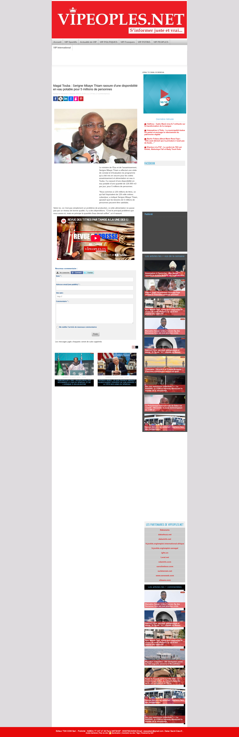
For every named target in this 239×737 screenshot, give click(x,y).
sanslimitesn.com (165, 566)
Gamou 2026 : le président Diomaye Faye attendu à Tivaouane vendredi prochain (162, 293)
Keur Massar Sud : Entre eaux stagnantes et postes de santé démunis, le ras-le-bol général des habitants (163, 312)
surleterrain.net (165, 571)
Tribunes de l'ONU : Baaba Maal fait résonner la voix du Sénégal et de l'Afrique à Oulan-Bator (74, 382)
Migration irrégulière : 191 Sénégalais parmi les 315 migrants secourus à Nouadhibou (164, 663)
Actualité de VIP (88, 42)
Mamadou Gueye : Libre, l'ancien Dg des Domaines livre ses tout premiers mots (162, 332)
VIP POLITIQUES (108, 42)
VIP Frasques (128, 42)
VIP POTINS (144, 42)
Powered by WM (147, 733)
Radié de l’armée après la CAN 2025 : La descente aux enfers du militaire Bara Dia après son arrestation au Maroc (162, 681)
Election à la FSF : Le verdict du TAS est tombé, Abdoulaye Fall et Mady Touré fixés (163, 135)
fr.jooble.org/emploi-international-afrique (165, 543)
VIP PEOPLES (161, 42)
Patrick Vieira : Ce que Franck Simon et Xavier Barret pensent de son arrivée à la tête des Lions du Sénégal (117, 382)
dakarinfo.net (165, 539)
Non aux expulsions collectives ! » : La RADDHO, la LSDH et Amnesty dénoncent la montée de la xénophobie (163, 388)
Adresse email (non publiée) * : (68, 284)
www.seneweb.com (165, 575)
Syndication (116, 733)
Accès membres (92, 733)
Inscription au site (128, 733)
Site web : (60, 293)
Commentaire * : (62, 301)
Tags (138, 733)
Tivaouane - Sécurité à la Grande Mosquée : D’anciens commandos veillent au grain (163, 370)
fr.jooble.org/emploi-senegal (165, 548)
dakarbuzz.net (165, 534)
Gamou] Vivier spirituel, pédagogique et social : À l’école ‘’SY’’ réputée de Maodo (162, 351)
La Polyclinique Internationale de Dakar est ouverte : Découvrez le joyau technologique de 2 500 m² (163, 408)
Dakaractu (165, 530)
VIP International (62, 47)
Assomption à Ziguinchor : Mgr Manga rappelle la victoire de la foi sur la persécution (165, 274)
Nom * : (59, 276)
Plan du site (103, 733)
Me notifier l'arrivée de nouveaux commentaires (78, 327)
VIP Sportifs (70, 42)
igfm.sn (164, 553)
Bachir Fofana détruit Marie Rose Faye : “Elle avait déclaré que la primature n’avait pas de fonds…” (164, 127)
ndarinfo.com (165, 562)
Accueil (57, 42)
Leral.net (165, 557)
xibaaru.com (165, 580)
